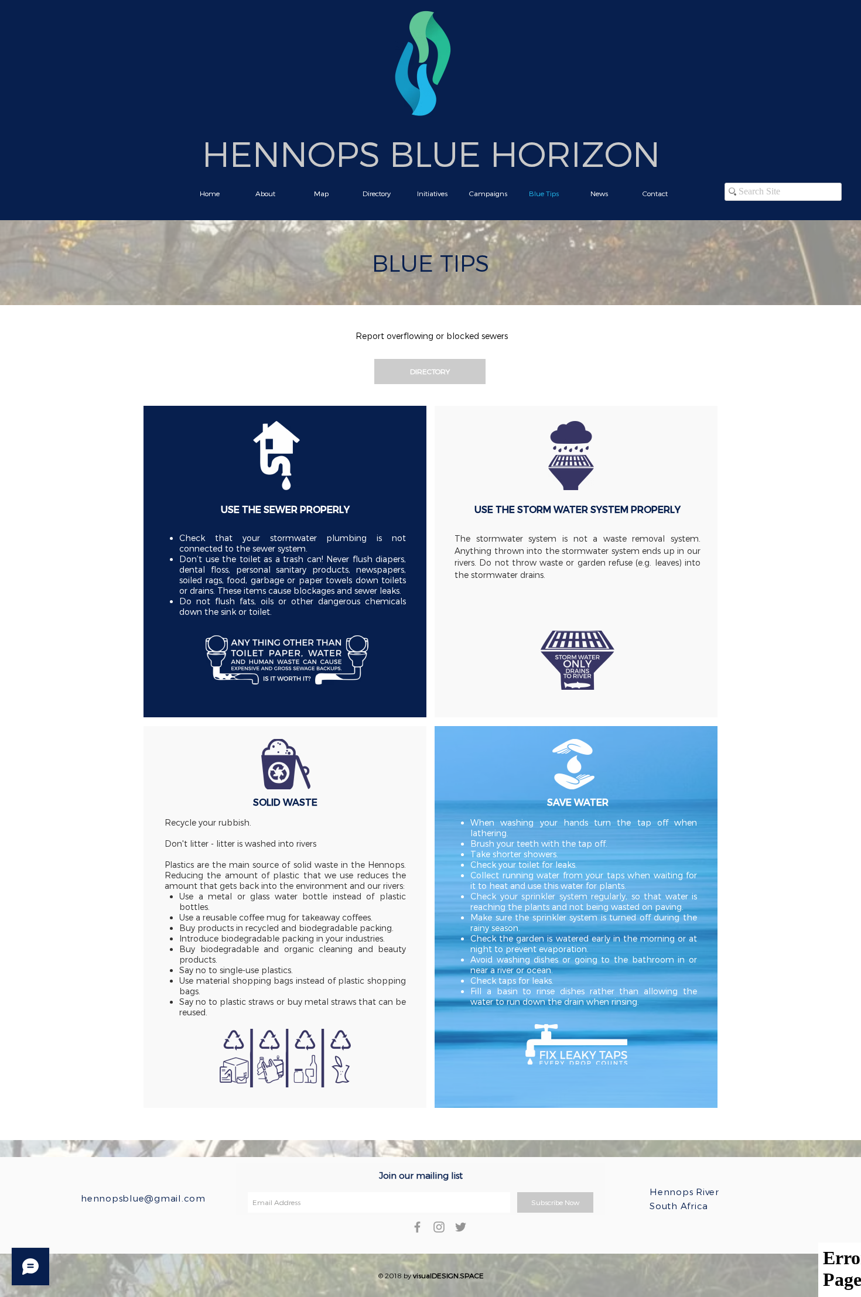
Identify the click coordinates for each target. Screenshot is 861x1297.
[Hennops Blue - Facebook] (417, 1227)
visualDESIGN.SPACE (448, 1275)
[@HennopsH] (460, 1227)
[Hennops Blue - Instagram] (439, 1227)
